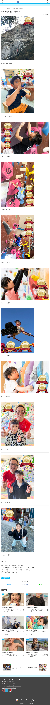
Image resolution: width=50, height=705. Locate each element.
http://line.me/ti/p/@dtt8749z (14, 686)
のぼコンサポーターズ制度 (9, 688)
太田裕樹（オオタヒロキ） (9, 681)
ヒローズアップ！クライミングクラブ (11, 679)
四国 (3, 577)
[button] (46, 342)
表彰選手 (7, 577)
